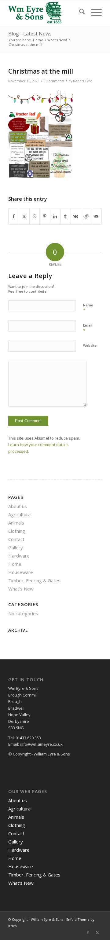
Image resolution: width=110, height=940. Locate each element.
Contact (16, 539)
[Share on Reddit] (86, 216)
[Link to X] (97, 932)
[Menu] (93, 12)
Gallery (15, 547)
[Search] (79, 12)
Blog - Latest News (30, 33)
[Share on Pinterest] (45, 216)
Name (88, 308)
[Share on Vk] (76, 216)
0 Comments (54, 81)
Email (87, 328)
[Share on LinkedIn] (55, 216)
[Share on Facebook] (14, 216)
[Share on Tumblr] (66, 216)
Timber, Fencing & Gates (34, 580)
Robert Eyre (82, 81)
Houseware (20, 572)
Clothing (16, 531)
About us (17, 506)
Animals (16, 523)
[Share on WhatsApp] (35, 216)
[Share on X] (24, 216)
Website (90, 345)
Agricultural (19, 514)
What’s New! (21, 589)
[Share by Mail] (96, 216)
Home (14, 564)
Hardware (19, 556)
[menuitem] (79, 12)
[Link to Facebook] (88, 932)
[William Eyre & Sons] (45, 12)
